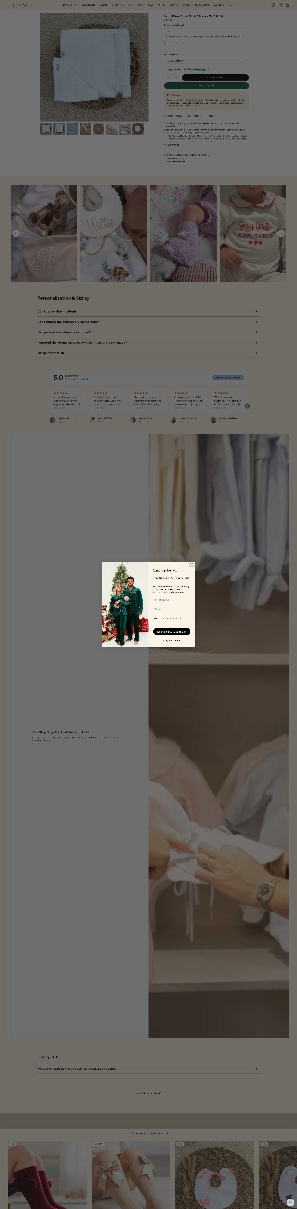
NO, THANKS (172, 640)
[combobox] (157, 618)
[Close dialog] (191, 565)
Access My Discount (172, 631)
